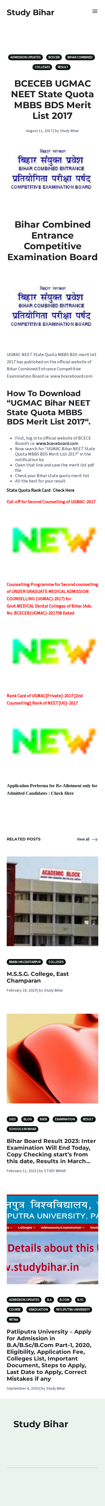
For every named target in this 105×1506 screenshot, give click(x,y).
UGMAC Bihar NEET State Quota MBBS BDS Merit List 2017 (55, 451)
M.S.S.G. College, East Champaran (38, 977)
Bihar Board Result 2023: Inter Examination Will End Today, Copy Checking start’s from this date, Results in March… (51, 1151)
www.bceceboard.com (71, 376)
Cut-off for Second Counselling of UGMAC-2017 (51, 502)
